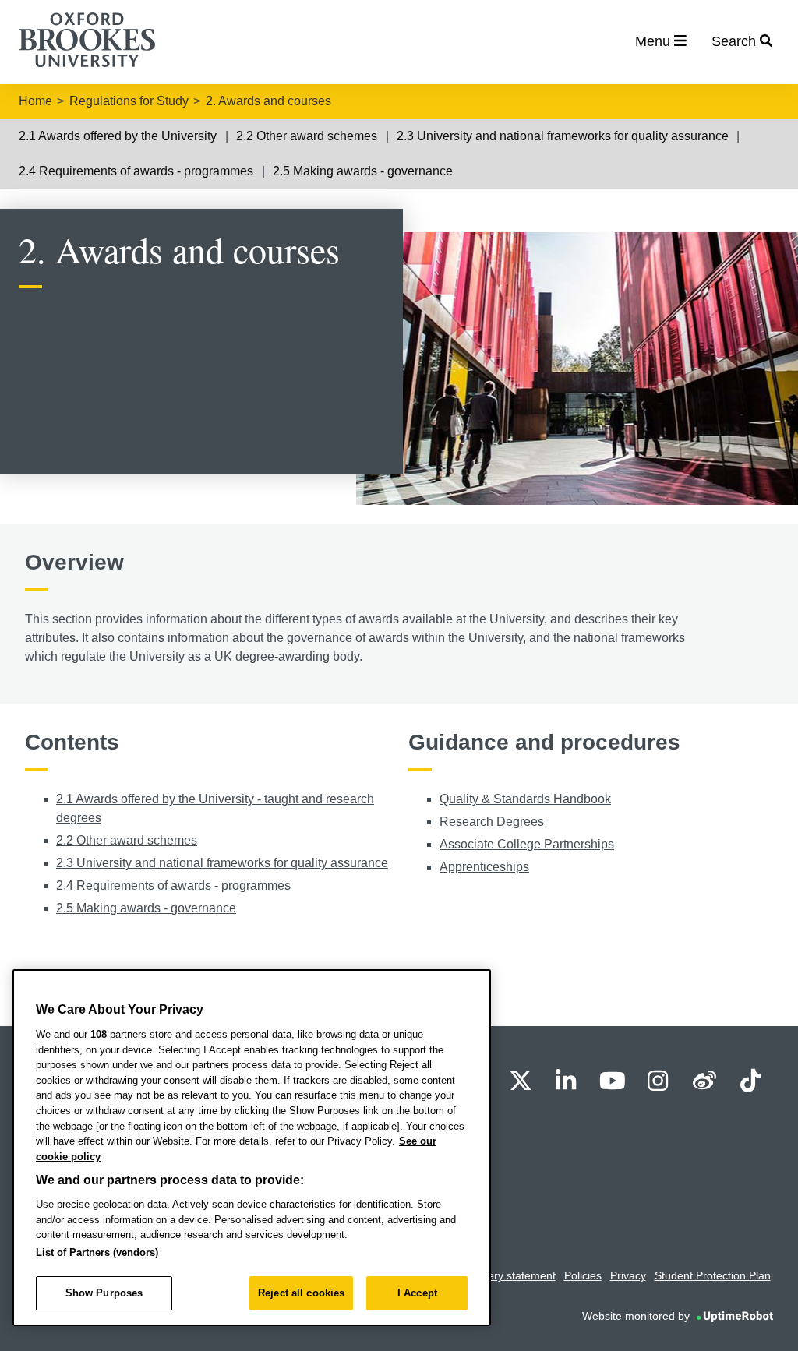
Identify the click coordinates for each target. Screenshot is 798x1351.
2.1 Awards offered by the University (118, 136)
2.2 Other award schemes (306, 136)
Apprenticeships (484, 866)
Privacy (628, 1275)
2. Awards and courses (268, 101)
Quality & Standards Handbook (525, 799)
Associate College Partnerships (527, 844)
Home (35, 101)
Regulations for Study (129, 101)
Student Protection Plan (713, 1275)
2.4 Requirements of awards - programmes (136, 171)
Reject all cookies (301, 1293)
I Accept (417, 1293)
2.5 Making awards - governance (363, 171)
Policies (583, 1275)
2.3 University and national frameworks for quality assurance (563, 136)
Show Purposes (104, 1293)
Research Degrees (492, 821)
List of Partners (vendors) (97, 1252)
